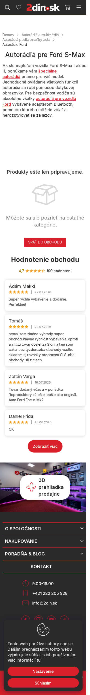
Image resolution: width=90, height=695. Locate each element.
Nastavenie (43, 671)
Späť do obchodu (45, 242)
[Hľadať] (7, 7)
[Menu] (79, 7)
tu (38, 660)
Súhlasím (43, 683)
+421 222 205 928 (50, 593)
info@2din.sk (44, 603)
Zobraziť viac (45, 446)
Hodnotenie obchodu (45, 259)
